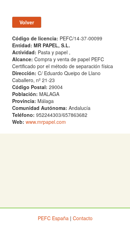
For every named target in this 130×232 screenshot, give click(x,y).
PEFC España (53, 218)
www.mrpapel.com (46, 121)
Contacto (83, 218)
